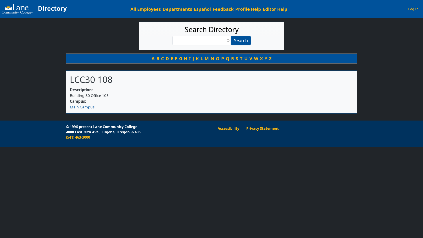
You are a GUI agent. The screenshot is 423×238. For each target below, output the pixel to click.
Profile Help (248, 9)
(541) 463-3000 (78, 137)
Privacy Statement (262, 128)
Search (241, 40)
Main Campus (82, 107)
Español (202, 9)
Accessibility (228, 128)
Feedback (223, 9)
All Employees (145, 9)
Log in (413, 9)
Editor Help (275, 9)
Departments (177, 9)
